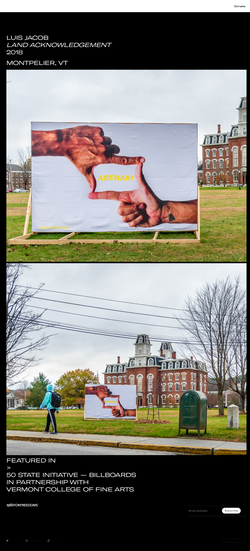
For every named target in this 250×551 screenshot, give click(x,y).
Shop (154, 6)
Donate (239, 6)
